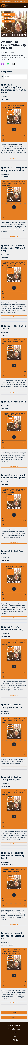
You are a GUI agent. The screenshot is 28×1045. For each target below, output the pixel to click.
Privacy (14, 1036)
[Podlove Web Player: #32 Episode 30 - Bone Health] (14, 430)
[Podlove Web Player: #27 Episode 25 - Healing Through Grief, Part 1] (14, 809)
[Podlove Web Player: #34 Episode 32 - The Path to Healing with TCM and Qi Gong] (14, 280)
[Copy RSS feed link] (14, 64)
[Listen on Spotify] (9, 64)
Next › (14, 1017)
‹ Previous (14, 1012)
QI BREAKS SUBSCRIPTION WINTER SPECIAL (14, 1)
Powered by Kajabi (14, 1029)
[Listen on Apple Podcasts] (3, 64)
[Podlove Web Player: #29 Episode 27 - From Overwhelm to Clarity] (14, 659)
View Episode (14, 159)
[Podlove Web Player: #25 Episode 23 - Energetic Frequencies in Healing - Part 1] (14, 968)
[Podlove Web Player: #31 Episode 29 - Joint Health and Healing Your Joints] (14, 507)
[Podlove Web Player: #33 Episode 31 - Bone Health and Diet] (14, 358)
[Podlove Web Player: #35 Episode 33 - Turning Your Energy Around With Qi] (14, 200)
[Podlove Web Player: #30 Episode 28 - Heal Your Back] (14, 582)
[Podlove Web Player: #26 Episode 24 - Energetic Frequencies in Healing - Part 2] (14, 887)
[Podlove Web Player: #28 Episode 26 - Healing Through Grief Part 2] (14, 737)
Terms (14, 1032)
